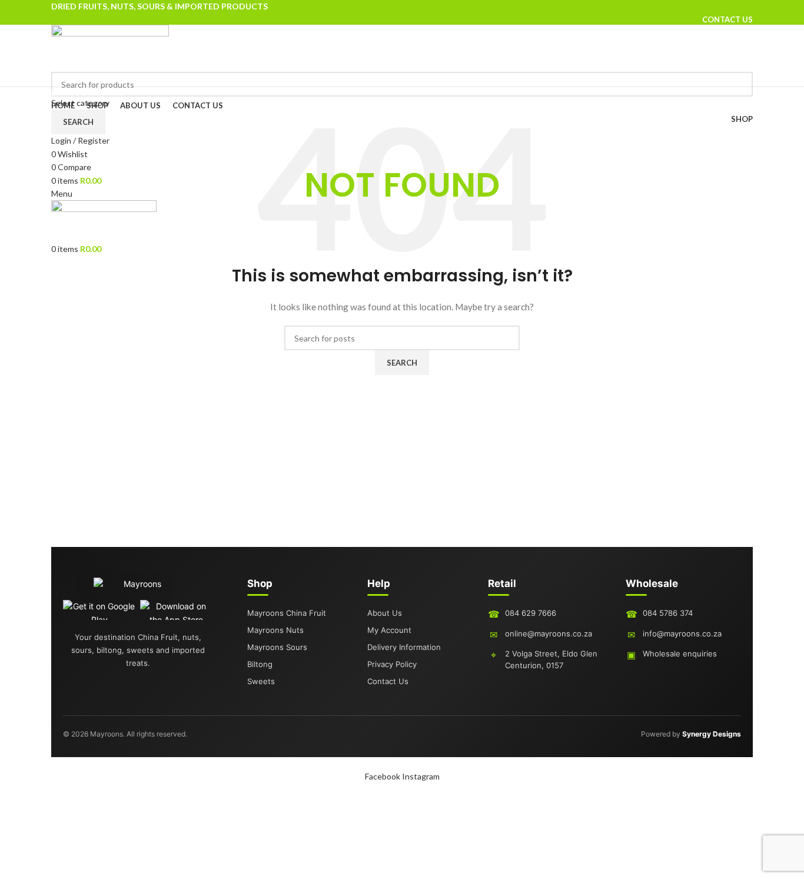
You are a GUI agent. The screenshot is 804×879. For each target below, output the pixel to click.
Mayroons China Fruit (286, 613)
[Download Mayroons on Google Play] (99, 610)
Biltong (260, 664)
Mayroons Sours (277, 647)
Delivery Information (404, 647)
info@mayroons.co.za (682, 633)
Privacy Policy (392, 664)
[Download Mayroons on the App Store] (176, 610)
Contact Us (387, 681)
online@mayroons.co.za (548, 633)
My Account (389, 630)
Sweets (261, 681)
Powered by (691, 733)
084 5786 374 (668, 613)
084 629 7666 (530, 613)
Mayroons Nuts (275, 630)
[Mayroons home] (138, 589)
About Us (384, 613)
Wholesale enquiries (680, 653)
